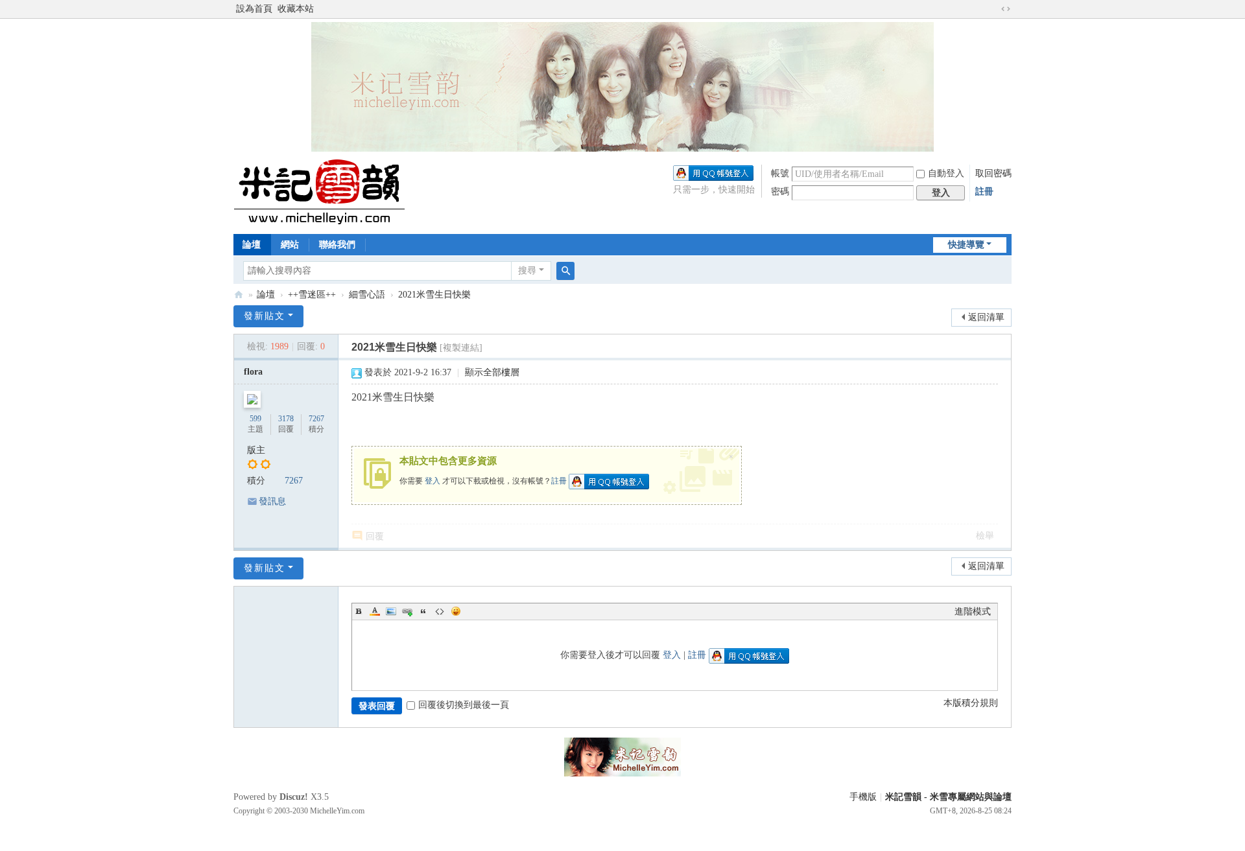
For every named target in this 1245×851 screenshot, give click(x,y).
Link (407, 611)
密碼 (780, 191)
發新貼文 (264, 316)
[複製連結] (461, 348)
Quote (423, 611)
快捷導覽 (966, 245)
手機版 (863, 797)
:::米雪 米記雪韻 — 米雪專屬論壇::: (238, 294)
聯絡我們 (337, 245)
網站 (290, 245)
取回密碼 (993, 173)
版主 (256, 450)
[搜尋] (565, 271)
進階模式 (972, 611)
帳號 (780, 173)
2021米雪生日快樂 (434, 294)
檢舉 (985, 536)
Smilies (455, 611)
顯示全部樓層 (492, 372)
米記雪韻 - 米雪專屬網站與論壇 (948, 797)
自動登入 (946, 173)
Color (374, 611)
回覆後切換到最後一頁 (463, 705)
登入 (432, 480)
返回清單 (986, 317)
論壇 (252, 245)
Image (391, 611)
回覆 (375, 536)
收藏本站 (296, 9)
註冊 (984, 191)
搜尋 (527, 270)
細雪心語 (367, 294)
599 (255, 418)
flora (253, 372)
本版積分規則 (970, 703)
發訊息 (272, 501)
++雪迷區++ (312, 294)
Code (439, 611)
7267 (316, 418)
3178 (286, 418)
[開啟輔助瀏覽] (993, 9)
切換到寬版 (1006, 9)
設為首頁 (254, 9)
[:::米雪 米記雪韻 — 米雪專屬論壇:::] (334, 191)
